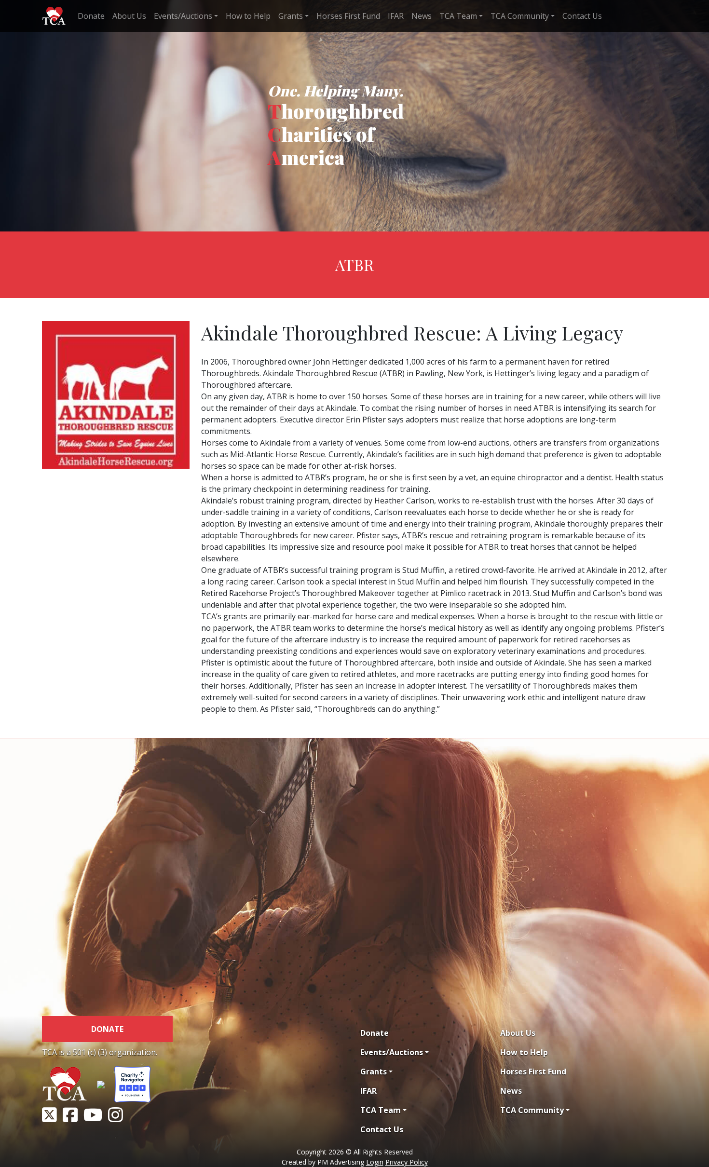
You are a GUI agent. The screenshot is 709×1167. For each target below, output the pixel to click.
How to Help (248, 16)
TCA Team (458, 16)
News (421, 16)
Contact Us (582, 16)
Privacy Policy (406, 1162)
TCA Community (520, 16)
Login (374, 1162)
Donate (91, 16)
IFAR (396, 16)
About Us (129, 16)
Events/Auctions (183, 16)
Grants (290, 16)
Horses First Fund (348, 16)
